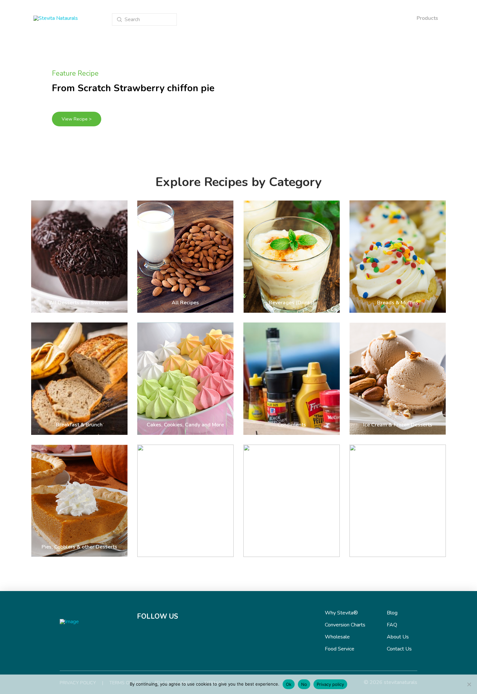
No (304, 684)
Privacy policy (330, 684)
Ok (288, 684)
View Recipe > (77, 119)
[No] (469, 684)
